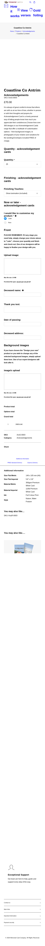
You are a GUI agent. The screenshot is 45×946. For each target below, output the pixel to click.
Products (18, 31)
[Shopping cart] (33, 2)
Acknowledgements (29, 31)
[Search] (29, 2)
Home (12, 31)
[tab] (23, 460)
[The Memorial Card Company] (16, 2)
